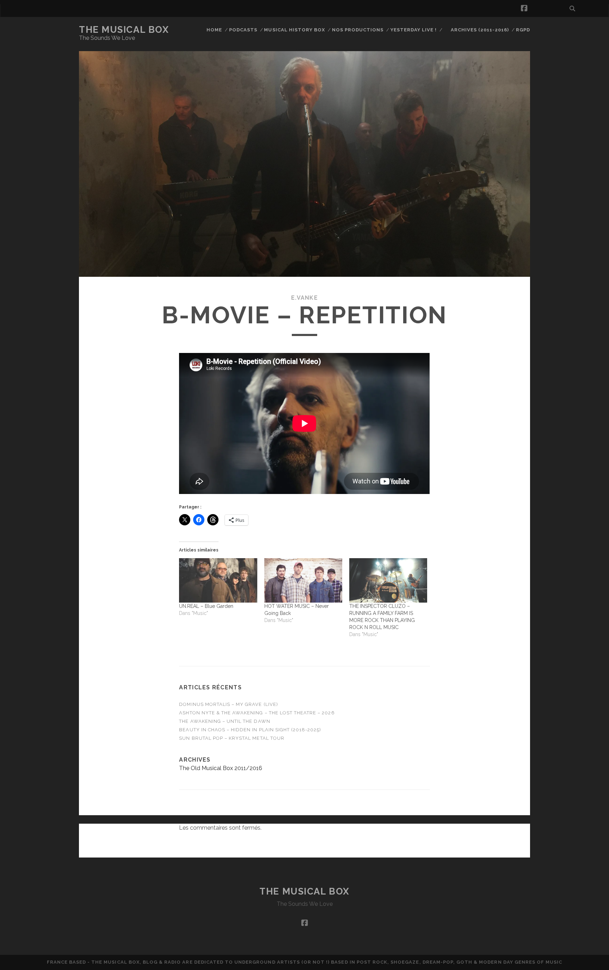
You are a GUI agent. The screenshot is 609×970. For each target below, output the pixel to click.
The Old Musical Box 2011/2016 (220, 768)
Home (214, 29)
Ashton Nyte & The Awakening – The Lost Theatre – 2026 (256, 712)
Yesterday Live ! (413, 29)
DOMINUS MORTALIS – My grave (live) (228, 704)
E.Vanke (304, 297)
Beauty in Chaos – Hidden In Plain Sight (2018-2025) (250, 729)
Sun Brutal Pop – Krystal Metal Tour (231, 738)
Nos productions (358, 29)
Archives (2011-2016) (480, 29)
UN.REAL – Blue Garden (206, 606)
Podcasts (243, 29)
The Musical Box (124, 29)
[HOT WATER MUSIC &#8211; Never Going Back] (303, 580)
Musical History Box (294, 29)
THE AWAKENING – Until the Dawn (224, 721)
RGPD (523, 29)
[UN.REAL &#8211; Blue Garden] (218, 580)
